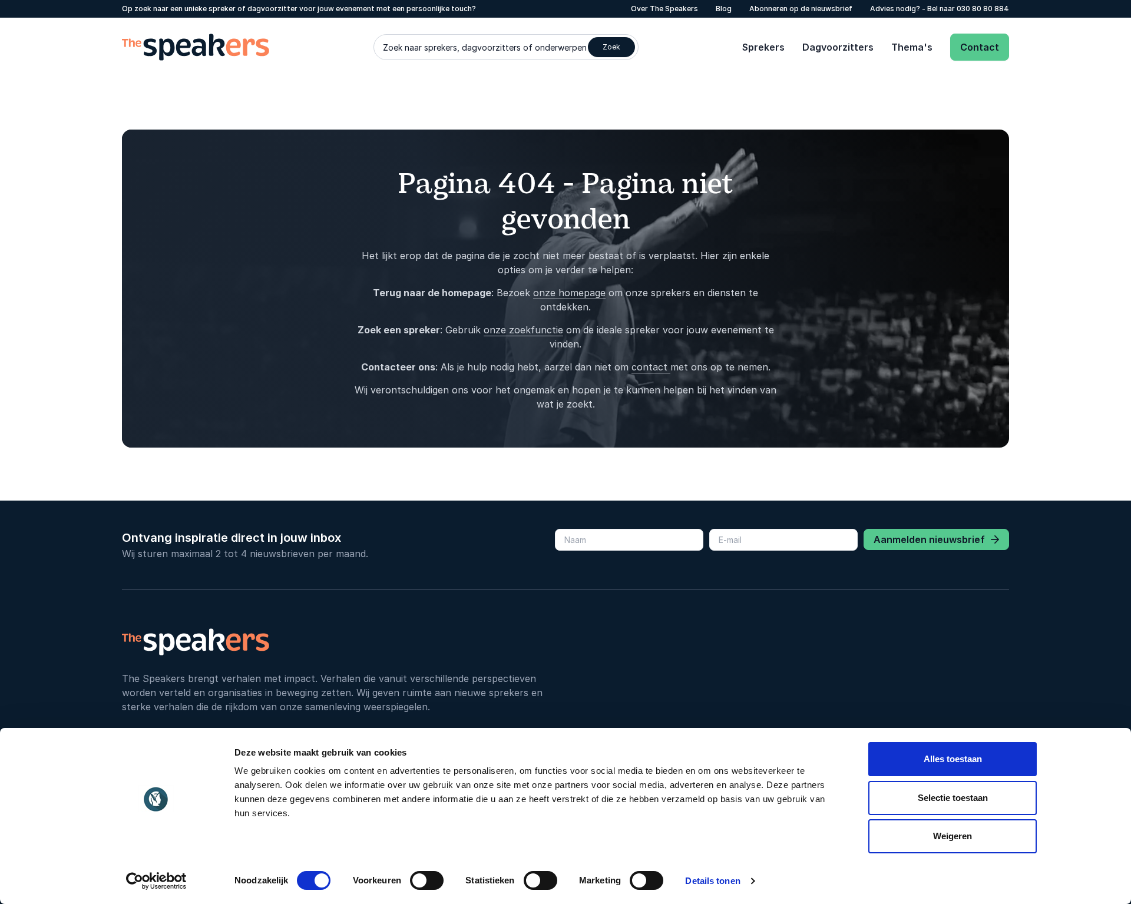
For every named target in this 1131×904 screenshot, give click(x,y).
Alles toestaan (953, 759)
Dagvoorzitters (838, 47)
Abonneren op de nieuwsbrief (800, 8)
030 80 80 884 (983, 8)
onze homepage (569, 293)
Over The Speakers (664, 8)
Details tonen (712, 881)
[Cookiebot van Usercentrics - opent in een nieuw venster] (156, 881)
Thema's (911, 47)
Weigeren (952, 836)
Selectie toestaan (953, 798)
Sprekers (763, 47)
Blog (724, 8)
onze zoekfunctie (523, 330)
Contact (979, 47)
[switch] (427, 880)
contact (650, 367)
